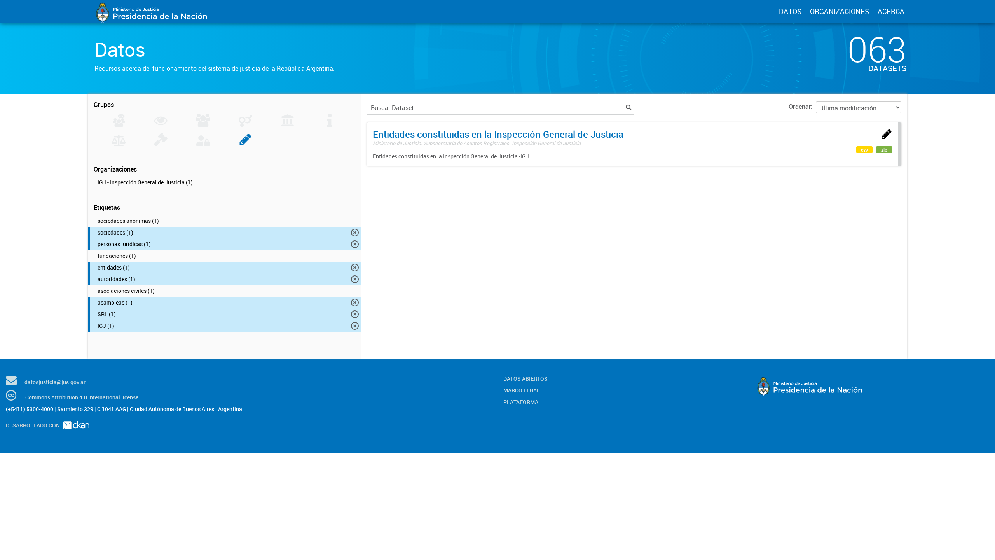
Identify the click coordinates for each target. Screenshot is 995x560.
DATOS (790, 11)
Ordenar (800, 106)
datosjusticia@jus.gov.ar (55, 382)
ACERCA (891, 11)
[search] (628, 107)
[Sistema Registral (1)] (245, 144)
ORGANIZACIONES (839, 11)
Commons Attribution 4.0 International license (81, 397)
